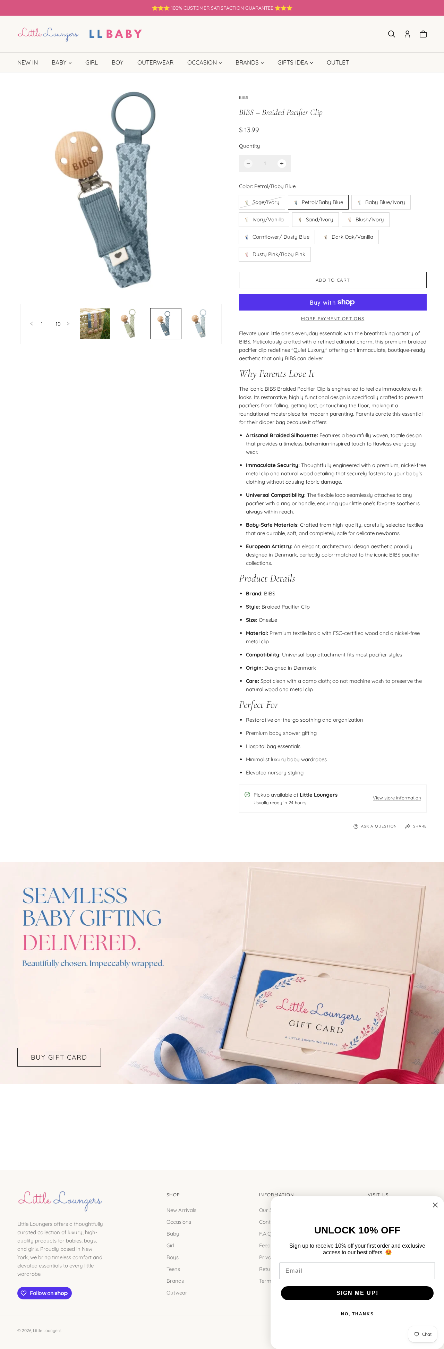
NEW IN (27, 62)
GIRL (91, 62)
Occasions (178, 1221)
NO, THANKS (357, 1314)
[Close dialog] (435, 1205)
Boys (172, 1257)
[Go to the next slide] (68, 323)
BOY (117, 62)
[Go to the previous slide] (32, 323)
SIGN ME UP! (357, 1293)
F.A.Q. (266, 1233)
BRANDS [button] (247, 62)
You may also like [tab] (222, 1119)
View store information (397, 798)
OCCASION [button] (202, 62)
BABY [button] (59, 62)
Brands (175, 1280)
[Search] (391, 34)
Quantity (249, 146)
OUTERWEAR (155, 62)
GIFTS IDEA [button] (293, 62)
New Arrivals (181, 1209)
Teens (173, 1268)
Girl (170, 1245)
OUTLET (338, 62)
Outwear (176, 1292)
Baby (172, 1233)
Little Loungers (47, 1330)
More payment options (332, 318)
